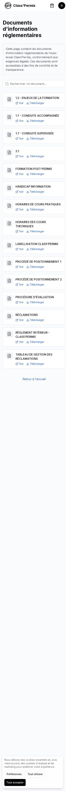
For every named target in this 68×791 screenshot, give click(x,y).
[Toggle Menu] (61, 5)
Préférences (14, 774)
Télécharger (37, 103)
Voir (21, 103)
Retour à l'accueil (34, 379)
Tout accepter (15, 782)
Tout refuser (35, 774)
